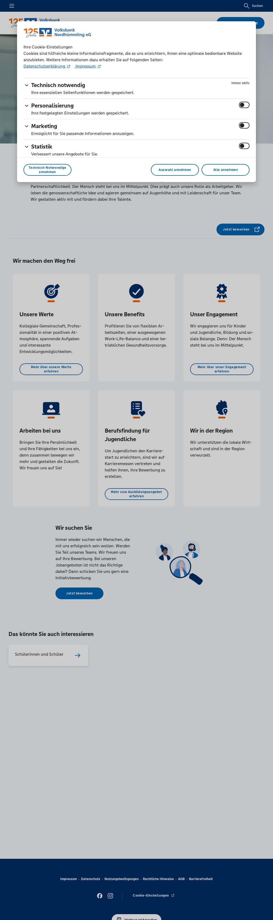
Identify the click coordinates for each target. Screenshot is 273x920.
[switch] (244, 105)
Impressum (85, 66)
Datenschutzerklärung (44, 66)
